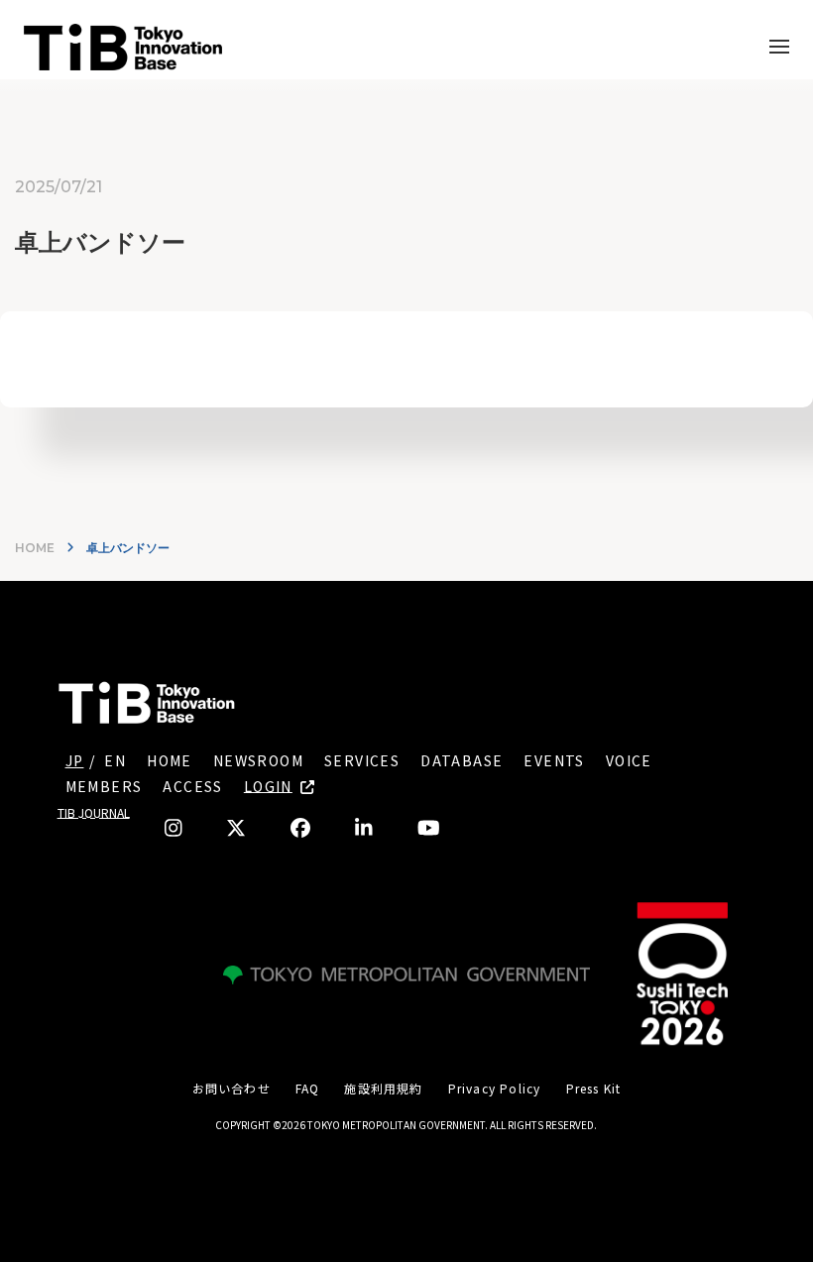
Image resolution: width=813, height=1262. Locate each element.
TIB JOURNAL (94, 812)
